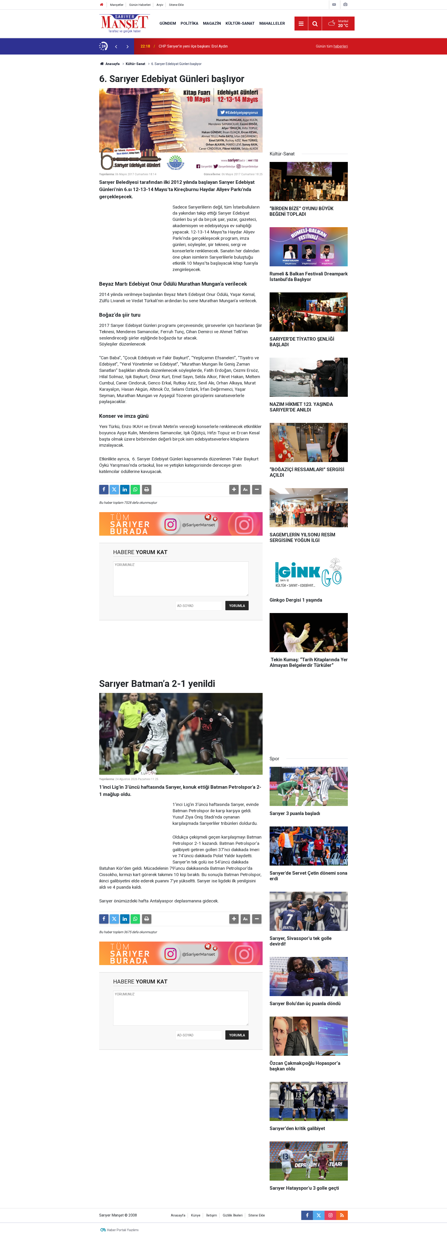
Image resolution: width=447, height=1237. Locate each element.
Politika (189, 23)
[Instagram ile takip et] (330, 1215)
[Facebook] (103, 489)
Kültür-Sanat (240, 23)
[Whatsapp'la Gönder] (135, 489)
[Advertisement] (61, 124)
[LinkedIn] (124, 489)
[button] (234, 489)
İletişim (211, 1215)
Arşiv (159, 5)
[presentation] (116, 46)
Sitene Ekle (176, 5)
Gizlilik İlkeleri (233, 1215)
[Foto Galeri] (345, 4)
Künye (195, 1215)
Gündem (167, 23)
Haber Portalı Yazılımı (123, 1230)
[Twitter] (114, 489)
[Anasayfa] (101, 5)
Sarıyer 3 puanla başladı (178, 46)
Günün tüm (332, 46)
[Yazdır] (146, 489)
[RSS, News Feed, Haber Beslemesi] (342, 1215)
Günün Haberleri (140, 5)
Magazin (212, 23)
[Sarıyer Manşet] (124, 23)
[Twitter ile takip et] (319, 1215)
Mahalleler (272, 23)
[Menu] (301, 23)
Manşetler (116, 5)
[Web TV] (334, 4)
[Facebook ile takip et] (307, 1215)
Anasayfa (112, 64)
